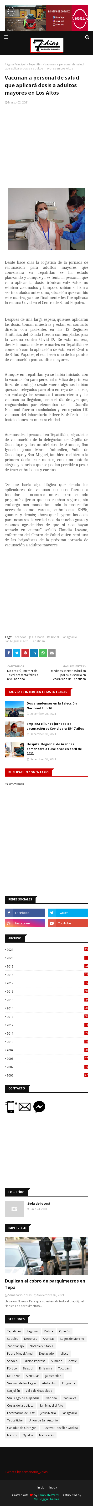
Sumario (56, 1361)
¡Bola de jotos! (38, 1203)
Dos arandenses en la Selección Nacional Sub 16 (52, 705)
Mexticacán (46, 1435)
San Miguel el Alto (16, 641)
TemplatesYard (48, 1495)
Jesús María (36, 637)
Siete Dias (32, 1376)
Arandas (20, 637)
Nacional (51, 1398)
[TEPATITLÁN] (46, 1256)
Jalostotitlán (53, 1376)
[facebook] (25, 913)
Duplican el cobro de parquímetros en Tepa (45, 1284)
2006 (47, 1075)
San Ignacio (69, 637)
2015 (47, 1000)
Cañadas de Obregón (21, 1428)
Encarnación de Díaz (21, 1413)
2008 (47, 1058)
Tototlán (64, 1368)
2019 (47, 966)
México (12, 1435)
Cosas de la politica (20, 1405)
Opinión (64, 1331)
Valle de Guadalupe (39, 1391)
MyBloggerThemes (46, 1499)
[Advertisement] (46, 145)
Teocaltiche (15, 1420)
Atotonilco (49, 1383)
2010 (47, 1042)
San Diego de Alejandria (23, 1398)
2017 (47, 983)
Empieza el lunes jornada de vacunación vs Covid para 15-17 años (55, 726)
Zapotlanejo (15, 1346)
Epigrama (68, 1383)
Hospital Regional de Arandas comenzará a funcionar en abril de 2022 (54, 749)
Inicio (41, 1487)
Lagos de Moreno (72, 1339)
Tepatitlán (35, 64)
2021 (47, 949)
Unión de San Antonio (43, 1420)
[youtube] (68, 923)
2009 (47, 1050)
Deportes (30, 1339)
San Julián (13, 1391)
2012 (47, 1025)
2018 (47, 975)
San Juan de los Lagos (21, 1383)
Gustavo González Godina (60, 1428)
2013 (47, 1016)
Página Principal (15, 64)
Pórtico (12, 1368)
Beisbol (28, 1368)
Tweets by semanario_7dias (26, 1472)
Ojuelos (28, 1435)
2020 (47, 958)
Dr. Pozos (13, 1376)
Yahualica (69, 1398)
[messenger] (39, 1111)
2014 (47, 1008)
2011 (47, 1033)
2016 (47, 991)
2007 (47, 1067)
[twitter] (68, 913)
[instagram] (25, 923)
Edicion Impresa (34, 1361)
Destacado (46, 1353)
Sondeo (12, 1361)
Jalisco (64, 1353)
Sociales (12, 1339)
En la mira (45, 1368)
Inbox (53, 1487)
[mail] (26, 1111)
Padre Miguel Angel (20, 1353)
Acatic (72, 1361)
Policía (48, 1331)
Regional (53, 637)
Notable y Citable (41, 1346)
